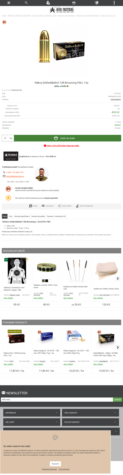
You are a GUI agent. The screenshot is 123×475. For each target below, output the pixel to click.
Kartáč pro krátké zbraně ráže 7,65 (75, 287)
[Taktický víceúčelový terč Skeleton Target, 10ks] (17, 283)
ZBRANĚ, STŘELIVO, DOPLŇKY (19, 15)
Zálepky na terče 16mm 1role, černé (46, 286)
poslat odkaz (66, 206)
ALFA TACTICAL (38, 294)
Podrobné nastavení (49, 469)
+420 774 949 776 (14, 172)
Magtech (42, 361)
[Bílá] (49, 281)
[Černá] (46, 281)
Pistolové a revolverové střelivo (87, 15)
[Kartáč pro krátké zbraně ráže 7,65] (76, 283)
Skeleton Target (15, 295)
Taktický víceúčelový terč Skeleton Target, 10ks (14, 288)
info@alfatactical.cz (15, 176)
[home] (61, 13)
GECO (11, 361)
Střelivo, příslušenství (66, 15)
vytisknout (50, 206)
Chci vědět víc (51, 156)
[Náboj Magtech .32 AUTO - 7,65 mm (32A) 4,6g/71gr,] (76, 343)
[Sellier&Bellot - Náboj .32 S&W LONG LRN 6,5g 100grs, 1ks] (106, 348)
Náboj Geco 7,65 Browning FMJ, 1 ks (14, 354)
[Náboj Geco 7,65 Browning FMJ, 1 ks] (16, 348)
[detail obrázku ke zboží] (61, 49)
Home (4, 15)
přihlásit (117, 399)
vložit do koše (67, 138)
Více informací (64, 469)
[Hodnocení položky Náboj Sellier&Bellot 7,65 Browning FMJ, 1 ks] (6, 90)
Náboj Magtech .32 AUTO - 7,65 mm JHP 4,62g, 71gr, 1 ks (46, 351)
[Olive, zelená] (43, 281)
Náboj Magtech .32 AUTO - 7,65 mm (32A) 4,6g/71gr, (76, 351)
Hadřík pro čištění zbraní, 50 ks (106, 288)
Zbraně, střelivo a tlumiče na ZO (44, 15)
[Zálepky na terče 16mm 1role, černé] (47, 276)
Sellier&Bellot (116, 99)
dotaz (35, 206)
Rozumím (55, 464)
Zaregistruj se (24, 156)
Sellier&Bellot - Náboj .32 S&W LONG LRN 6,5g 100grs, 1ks (105, 354)
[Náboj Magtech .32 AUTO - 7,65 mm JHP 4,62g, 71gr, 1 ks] (46, 343)
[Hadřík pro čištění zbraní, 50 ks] (106, 283)
